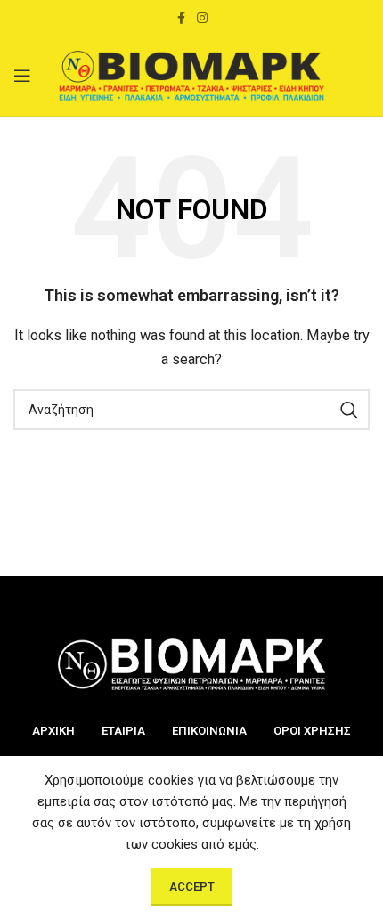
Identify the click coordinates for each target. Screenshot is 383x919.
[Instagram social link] (202, 18)
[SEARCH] (349, 409)
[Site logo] (191, 75)
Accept (192, 886)
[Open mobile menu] (22, 76)
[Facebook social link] (181, 18)
